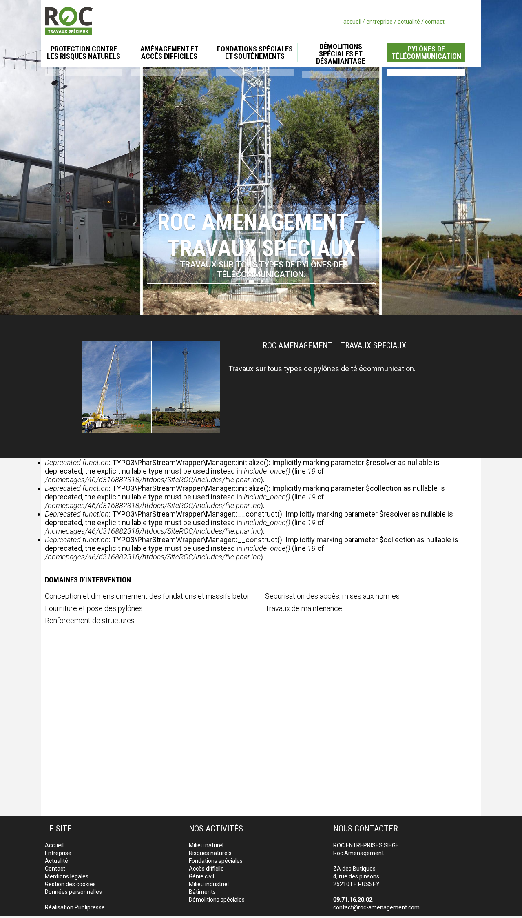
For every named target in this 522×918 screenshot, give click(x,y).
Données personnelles (73, 892)
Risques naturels (210, 853)
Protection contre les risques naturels (83, 52)
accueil (352, 21)
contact (435, 21)
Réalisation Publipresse (75, 907)
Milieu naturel (206, 845)
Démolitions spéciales (217, 899)
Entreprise (58, 853)
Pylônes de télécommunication (426, 52)
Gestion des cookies (70, 884)
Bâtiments (202, 892)
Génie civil (201, 876)
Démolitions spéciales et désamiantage (340, 54)
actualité (409, 21)
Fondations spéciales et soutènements (255, 52)
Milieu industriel (209, 884)
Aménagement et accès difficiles (169, 52)
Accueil (54, 845)
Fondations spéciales (216, 861)
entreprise (379, 21)
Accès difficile (206, 868)
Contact (55, 868)
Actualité (56, 861)
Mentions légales (66, 876)
